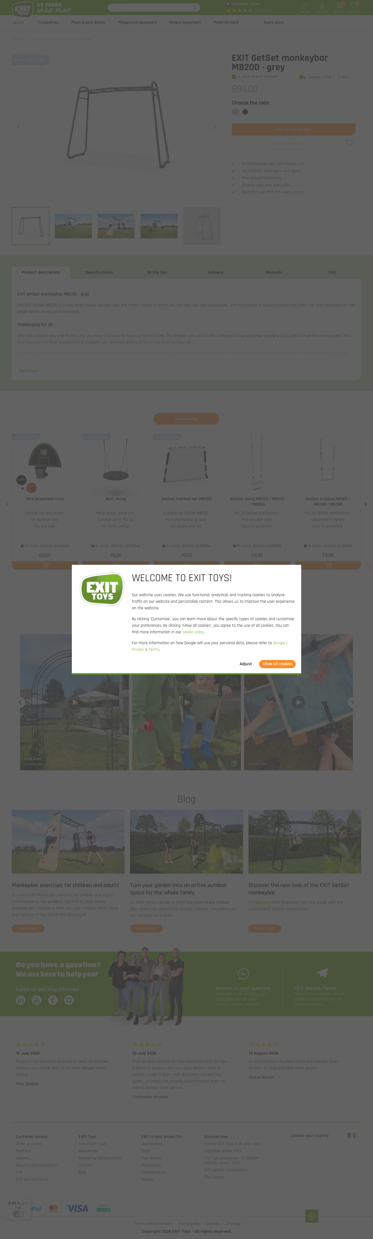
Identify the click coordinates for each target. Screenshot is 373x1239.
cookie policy (193, 632)
